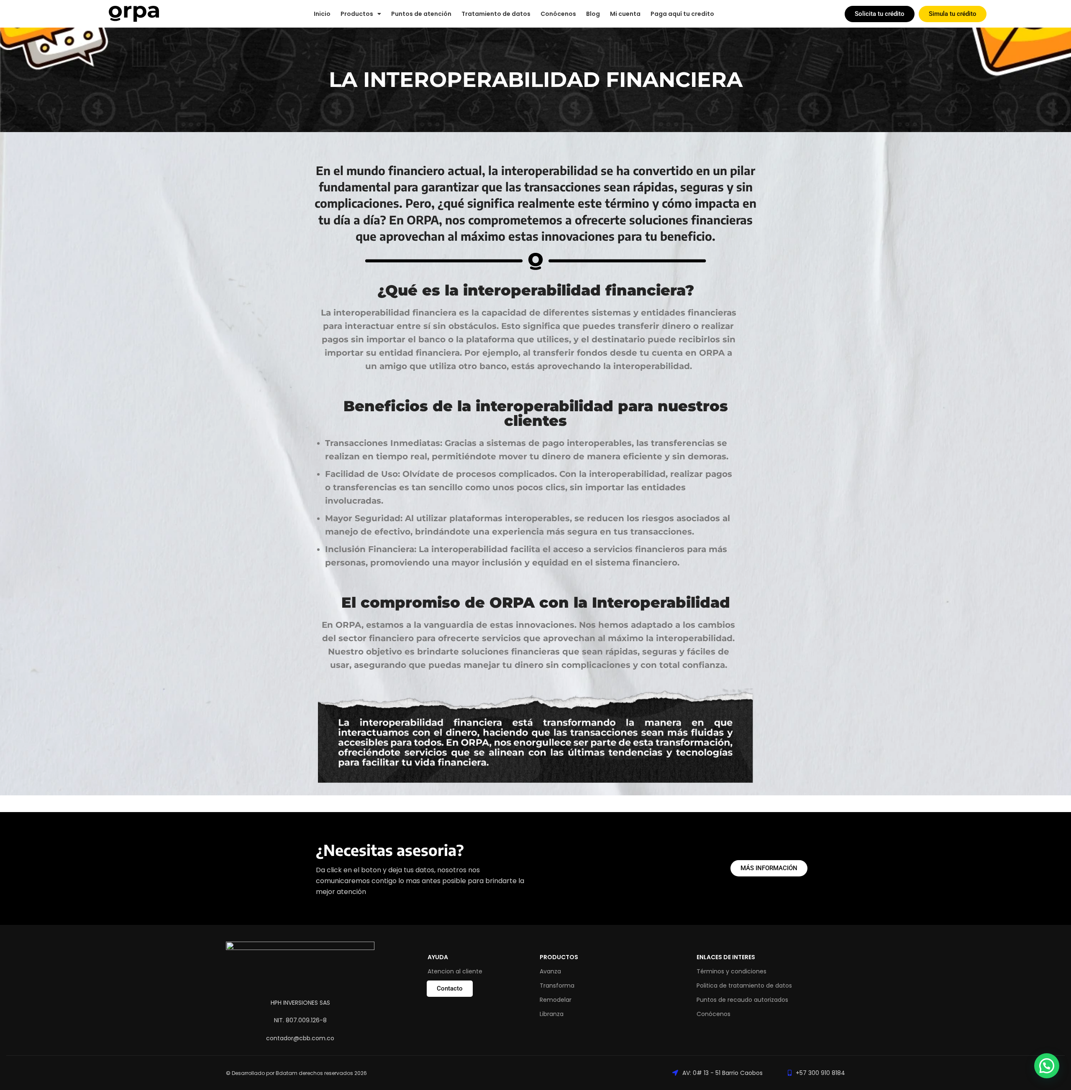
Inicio (322, 14)
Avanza (550, 971)
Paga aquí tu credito (682, 14)
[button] (1046, 1065)
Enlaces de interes (726, 957)
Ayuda (438, 957)
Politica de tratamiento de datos (744, 985)
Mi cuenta (625, 14)
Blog (593, 14)
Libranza (552, 1014)
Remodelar (555, 1000)
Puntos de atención (421, 14)
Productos (559, 957)
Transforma (557, 985)
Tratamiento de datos (495, 14)
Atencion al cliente (455, 971)
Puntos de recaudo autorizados (742, 1000)
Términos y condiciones (731, 971)
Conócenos (558, 14)
